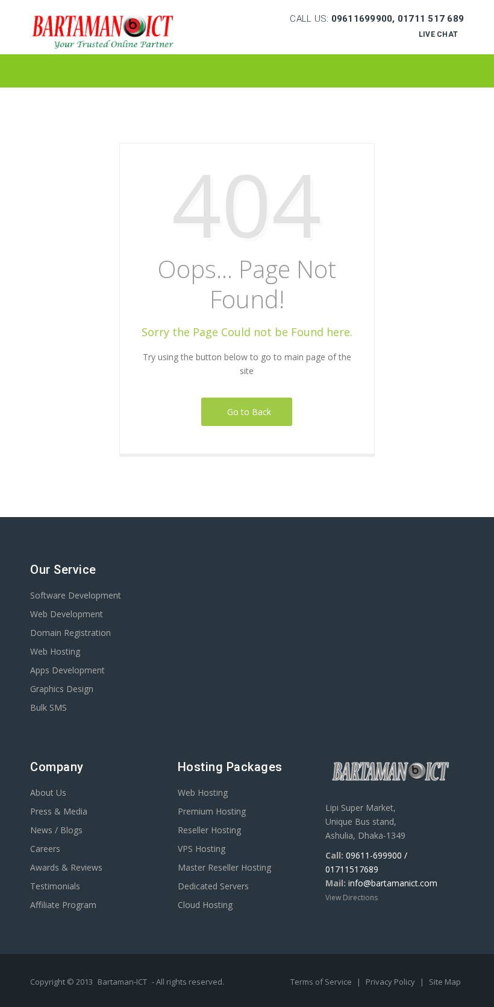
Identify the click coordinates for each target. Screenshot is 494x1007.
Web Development (66, 614)
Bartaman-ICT (122, 981)
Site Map (445, 981)
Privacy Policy (391, 981)
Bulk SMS (48, 707)
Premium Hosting (212, 811)
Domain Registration (70, 632)
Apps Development (67, 670)
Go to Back (246, 412)
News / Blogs (56, 830)
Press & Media (58, 811)
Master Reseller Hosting (224, 867)
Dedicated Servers (213, 886)
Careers (45, 848)
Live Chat (438, 34)
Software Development (75, 595)
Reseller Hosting (209, 830)
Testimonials (55, 886)
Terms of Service (322, 981)
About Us (48, 792)
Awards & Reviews (66, 867)
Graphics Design (61, 688)
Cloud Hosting (205, 904)
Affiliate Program (63, 904)
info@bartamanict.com (392, 883)
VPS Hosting (201, 848)
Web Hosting (55, 651)
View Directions (351, 897)
